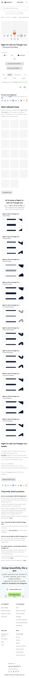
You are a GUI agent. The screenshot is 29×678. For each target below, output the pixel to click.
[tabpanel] (14, 84)
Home (2, 17)
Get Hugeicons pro (14, 594)
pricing (10, 96)
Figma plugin (4, 608)
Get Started (20, 2)
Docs (2, 97)
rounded (14, 17)
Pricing (18, 637)
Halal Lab (11, 675)
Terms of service (20, 655)
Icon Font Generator (21, 620)
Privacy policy (20, 649)
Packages (18, 617)
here (11, 518)
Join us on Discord (21, 646)
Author (18, 643)
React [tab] (9, 74)
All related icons (6, 192)
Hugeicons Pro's (11, 472)
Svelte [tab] (5, 78)
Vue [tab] (25, 74)
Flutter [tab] (14, 78)
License (18, 640)
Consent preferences (13, 669)
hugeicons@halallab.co (14, 666)
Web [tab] (4, 74)
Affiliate (19, 634)
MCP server (19, 626)
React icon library (21, 611)
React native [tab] (17, 74)
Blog (2, 642)
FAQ (2, 645)
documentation (13, 530)
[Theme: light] (26, 2)
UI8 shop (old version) (4, 635)
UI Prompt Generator (21, 623)
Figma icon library (6, 614)
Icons (8, 17)
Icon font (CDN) (20, 614)
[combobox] (14, 13)
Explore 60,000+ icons (8, 479)
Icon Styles (4, 639)
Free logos (4, 617)
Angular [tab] (24, 78)
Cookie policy (20, 652)
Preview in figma (5, 611)
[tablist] (14, 76)
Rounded (3, 455)
